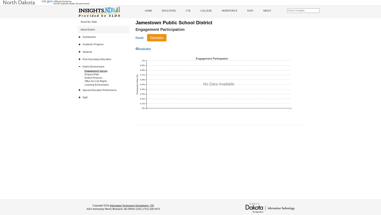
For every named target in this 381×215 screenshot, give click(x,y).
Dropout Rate (92, 74)
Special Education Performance (100, 90)
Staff (85, 97)
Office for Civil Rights (96, 81)
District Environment (93, 66)
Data (250, 10)
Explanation (144, 48)
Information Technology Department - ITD (132, 205)
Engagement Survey (96, 71)
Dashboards (89, 37)
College (206, 10)
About (267, 10)
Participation (157, 37)
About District (88, 29)
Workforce (229, 10)
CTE (188, 10)
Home (148, 10)
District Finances (93, 77)
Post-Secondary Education (97, 59)
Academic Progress (93, 44)
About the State (89, 22)
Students (87, 52)
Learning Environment (97, 84)
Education (169, 10)
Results (140, 37)
